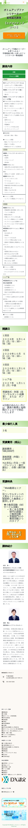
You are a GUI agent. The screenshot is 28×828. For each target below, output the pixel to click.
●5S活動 (4, 725)
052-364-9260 (10, 681)
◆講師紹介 (4, 772)
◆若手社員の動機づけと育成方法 (10, 747)
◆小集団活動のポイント (8, 745)
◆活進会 (4, 721)
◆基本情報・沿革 (6, 767)
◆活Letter (4, 754)
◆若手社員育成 (6, 717)
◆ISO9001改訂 (6, 756)
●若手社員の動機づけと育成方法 (10, 727)
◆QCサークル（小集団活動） (9, 716)
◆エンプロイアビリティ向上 (9, 752)
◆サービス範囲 (6, 769)
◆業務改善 (4, 712)
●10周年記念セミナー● (8, 792)
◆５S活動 (4, 714)
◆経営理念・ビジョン (7, 763)
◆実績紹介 (4, 770)
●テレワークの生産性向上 (8, 734)
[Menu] (23, 2)
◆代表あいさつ (6, 765)
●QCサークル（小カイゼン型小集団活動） (13, 729)
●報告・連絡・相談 (7, 732)
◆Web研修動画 (6, 723)
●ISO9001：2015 (6, 736)
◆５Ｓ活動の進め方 (7, 743)
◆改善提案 (4, 719)
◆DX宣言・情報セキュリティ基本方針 (12, 774)
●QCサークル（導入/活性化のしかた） (12, 731)
